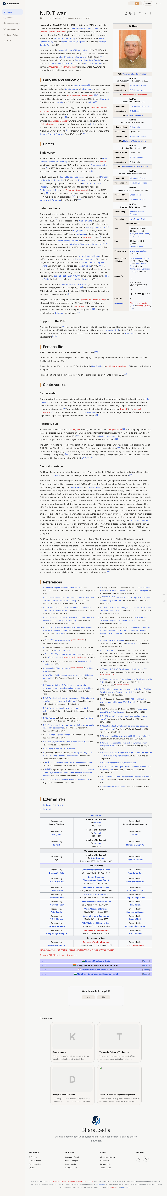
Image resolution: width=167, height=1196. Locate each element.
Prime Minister (81, 60)
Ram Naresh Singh (137, 219)
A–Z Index (33, 1157)
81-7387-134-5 (65, 650)
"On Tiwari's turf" (109, 650)
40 (89, 457)
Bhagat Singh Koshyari (139, 106)
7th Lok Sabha (85, 221)
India (141, 246)
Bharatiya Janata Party (64, 38)
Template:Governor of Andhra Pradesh (57, 950)
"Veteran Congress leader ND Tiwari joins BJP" (64, 588)
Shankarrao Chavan (138, 136)
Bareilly (60, 102)
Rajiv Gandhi (135, 127)
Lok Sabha (96, 815)
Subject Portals (35, 1161)
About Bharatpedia (107, 1157)
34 (48, 402)
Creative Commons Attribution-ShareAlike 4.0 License (72, 1181)
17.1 (49, 734)
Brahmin (84, 85)
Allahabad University (138, 303)
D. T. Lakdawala (57, 882)
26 (64, 326)
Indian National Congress (140, 258)
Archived (78, 654)
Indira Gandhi (77, 487)
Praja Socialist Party (100, 165)
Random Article (35, 1164)
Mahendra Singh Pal (135, 845)
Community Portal (72, 1157)
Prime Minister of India (88, 256)
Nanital (103, 161)
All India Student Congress (52, 134)
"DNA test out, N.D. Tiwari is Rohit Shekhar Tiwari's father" (126, 736)
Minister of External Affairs (134, 141)
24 (93, 309)
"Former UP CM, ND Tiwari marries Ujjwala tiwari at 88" (124, 669)
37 (96, 415)
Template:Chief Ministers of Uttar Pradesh (94, 950)
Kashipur (82, 180)
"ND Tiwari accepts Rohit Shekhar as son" (119, 763)
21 (100, 265)
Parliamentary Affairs (49, 190)
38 (119, 447)
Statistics (32, 1168)
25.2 (109, 597)
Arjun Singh (85, 266)
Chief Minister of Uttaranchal (134, 95)
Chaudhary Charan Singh (77, 190)
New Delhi (134, 246)
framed (123, 409)
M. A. (133, 306)
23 (91, 302)
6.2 (51, 640)
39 (66, 454)
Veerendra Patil (57, 897)
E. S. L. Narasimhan (138, 90)
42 (130, 475)
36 (52, 412)
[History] (130, 13)
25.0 (103, 597)
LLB (131, 308)
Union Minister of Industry (96, 894)
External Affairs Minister (67, 240)
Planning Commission (95, 227)
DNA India (132, 702)
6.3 (53, 640)
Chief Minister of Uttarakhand (72, 57)
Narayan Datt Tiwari (63, 640)
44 (108, 572)
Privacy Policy (105, 1164)
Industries (81, 234)
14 (46, 193)
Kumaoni (76, 85)
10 (86, 134)
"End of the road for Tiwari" (113, 640)
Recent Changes (71, 1161)
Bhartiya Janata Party (138, 251)
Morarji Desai (94, 487)
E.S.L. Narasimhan (135, 945)
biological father (114, 429)
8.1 (48, 654)
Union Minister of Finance (95, 909)
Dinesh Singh (135, 919)
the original (59, 633)
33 (125, 374)
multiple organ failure (116, 366)
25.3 (113, 597)
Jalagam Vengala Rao (135, 897)
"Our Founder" (50, 718)
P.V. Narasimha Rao (140, 520)
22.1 (49, 769)
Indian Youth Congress (50, 200)
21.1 (49, 762)
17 (107, 227)
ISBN (56, 650)
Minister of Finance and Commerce (86, 244)
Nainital (91, 102)
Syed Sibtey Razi (135, 860)
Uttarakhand (87, 89)
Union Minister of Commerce (96, 916)
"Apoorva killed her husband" (114, 787)
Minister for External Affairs (59, 63)
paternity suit (74, 429)
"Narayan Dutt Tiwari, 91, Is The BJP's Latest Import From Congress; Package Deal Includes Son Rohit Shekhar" (125, 630)
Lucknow (56, 475)
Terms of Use (105, 1168)
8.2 (51, 654)
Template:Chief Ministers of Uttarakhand (58, 955)
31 (65, 360)
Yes (88, 997)
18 (101, 237)
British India (134, 236)
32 (128, 365)
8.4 (56, 654)
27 (53, 336)
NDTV (84, 458)
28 (57, 336)
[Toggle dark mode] (156, 3)
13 (49, 186)
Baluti (132, 233)
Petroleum (87, 237)
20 (95, 258)
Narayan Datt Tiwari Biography (57, 668)
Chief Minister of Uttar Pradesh (134, 167)
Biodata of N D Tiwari (53, 805)
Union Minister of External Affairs (96, 901)
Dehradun (59, 313)
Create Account (71, 1168)
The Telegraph (119, 712)
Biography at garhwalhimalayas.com (60, 749)
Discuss (148, 3)
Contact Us (104, 1161)
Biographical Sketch (65, 654)
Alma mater (119, 303)
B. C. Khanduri (135, 111)
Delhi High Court (107, 436)
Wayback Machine (55, 657)
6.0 (46, 640)
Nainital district (71, 89)
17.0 (46, 734)
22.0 (46, 769)
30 (98, 352)
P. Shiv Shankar (136, 157)
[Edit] (125, 13)
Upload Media (70, 1164)
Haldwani (104, 99)
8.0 (46, 654)
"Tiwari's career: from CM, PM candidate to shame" (72, 763)
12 (91, 171)
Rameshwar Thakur (138, 85)
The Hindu (81, 780)
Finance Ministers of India (97, 961)
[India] (83, 961)
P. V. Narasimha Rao (84, 259)
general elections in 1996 (65, 276)
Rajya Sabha (79, 230)
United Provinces (142, 233)
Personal (47, 809)
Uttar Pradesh (97, 858)
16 (79, 199)
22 (81, 287)
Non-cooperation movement (80, 95)
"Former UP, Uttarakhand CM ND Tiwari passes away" (67, 742)
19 (106, 243)
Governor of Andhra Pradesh (134, 74)
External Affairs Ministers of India (97, 969)
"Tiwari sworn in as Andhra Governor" (60, 780)
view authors (101, 1184)
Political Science (143, 306)
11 (46, 168)
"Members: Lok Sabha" (60, 735)
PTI (87, 780)
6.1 (48, 640)
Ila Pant (135, 834)
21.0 (46, 762)
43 (48, 552)
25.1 (106, 597)
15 (73, 196)
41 (92, 457)
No (103, 997)
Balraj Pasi (56, 834)
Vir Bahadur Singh (137, 178)
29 (95, 352)
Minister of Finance (134, 115)
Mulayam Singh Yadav (139, 183)
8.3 (53, 654)
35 (63, 408)
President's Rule (56, 873)
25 (78, 312)
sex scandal (80, 306)
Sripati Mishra (135, 195)
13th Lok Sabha (81, 279)
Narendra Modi (112, 330)
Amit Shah (129, 333)
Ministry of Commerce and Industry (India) (97, 974)
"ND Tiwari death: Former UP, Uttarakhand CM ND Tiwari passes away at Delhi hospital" (68, 773)
